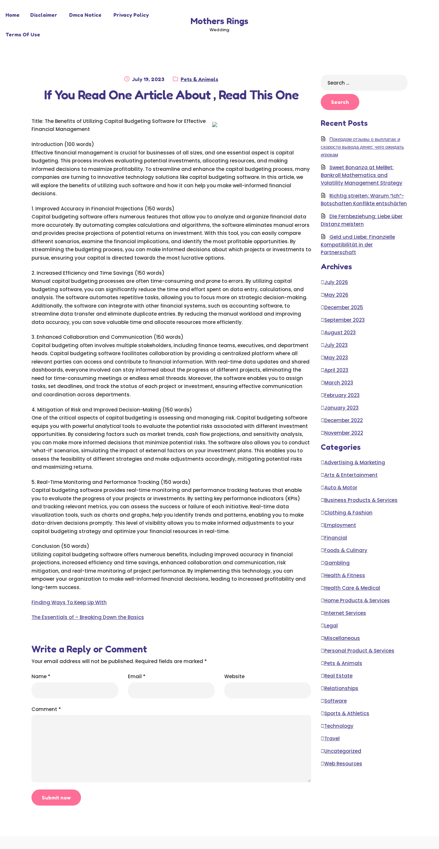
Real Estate (338, 675)
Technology (339, 726)
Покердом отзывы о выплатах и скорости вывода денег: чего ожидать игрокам (362, 147)
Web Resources (343, 763)
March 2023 (338, 382)
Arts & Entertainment (351, 475)
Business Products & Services (361, 500)
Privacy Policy (131, 15)
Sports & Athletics (346, 713)
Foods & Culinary (345, 550)
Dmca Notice (85, 15)
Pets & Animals (199, 79)
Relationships (341, 688)
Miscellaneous (342, 638)
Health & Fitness (344, 575)
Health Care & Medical (352, 588)
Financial (335, 537)
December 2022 (343, 420)
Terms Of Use (22, 34)
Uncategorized (342, 751)
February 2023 (342, 395)
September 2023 (344, 320)
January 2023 (341, 407)
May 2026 (336, 294)
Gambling (337, 562)
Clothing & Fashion (348, 512)
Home (12, 15)
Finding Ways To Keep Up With (69, 602)
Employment (340, 525)
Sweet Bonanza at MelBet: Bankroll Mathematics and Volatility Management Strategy (361, 175)
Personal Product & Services (359, 650)
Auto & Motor (340, 487)
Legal (331, 625)
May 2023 (336, 357)
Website (234, 676)
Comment (46, 709)
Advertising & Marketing (354, 462)
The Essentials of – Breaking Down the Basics (87, 617)
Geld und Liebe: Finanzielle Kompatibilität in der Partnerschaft (358, 245)
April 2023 (336, 370)
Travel (332, 738)
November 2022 (343, 432)
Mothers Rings (219, 20)
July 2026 (336, 282)
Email (137, 676)
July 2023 (336, 345)
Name (40, 676)
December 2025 (343, 307)
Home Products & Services (357, 600)
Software (335, 700)
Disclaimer (43, 15)
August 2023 (340, 332)
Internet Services (345, 613)
